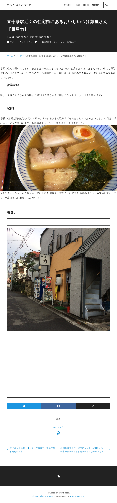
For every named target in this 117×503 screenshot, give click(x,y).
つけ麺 (41, 42)
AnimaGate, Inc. (77, 496)
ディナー (14, 42)
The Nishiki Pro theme (42, 496)
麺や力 (73, 42)
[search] (106, 5)
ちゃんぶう (58, 427)
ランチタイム (26, 42)
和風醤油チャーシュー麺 (57, 42)
